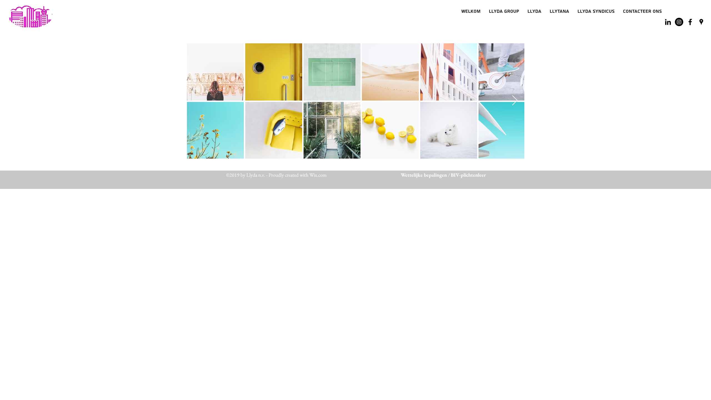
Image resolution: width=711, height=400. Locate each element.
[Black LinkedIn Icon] (668, 22)
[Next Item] (515, 100)
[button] (534, 11)
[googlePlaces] (701, 22)
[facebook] (690, 22)
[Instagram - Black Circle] (679, 22)
